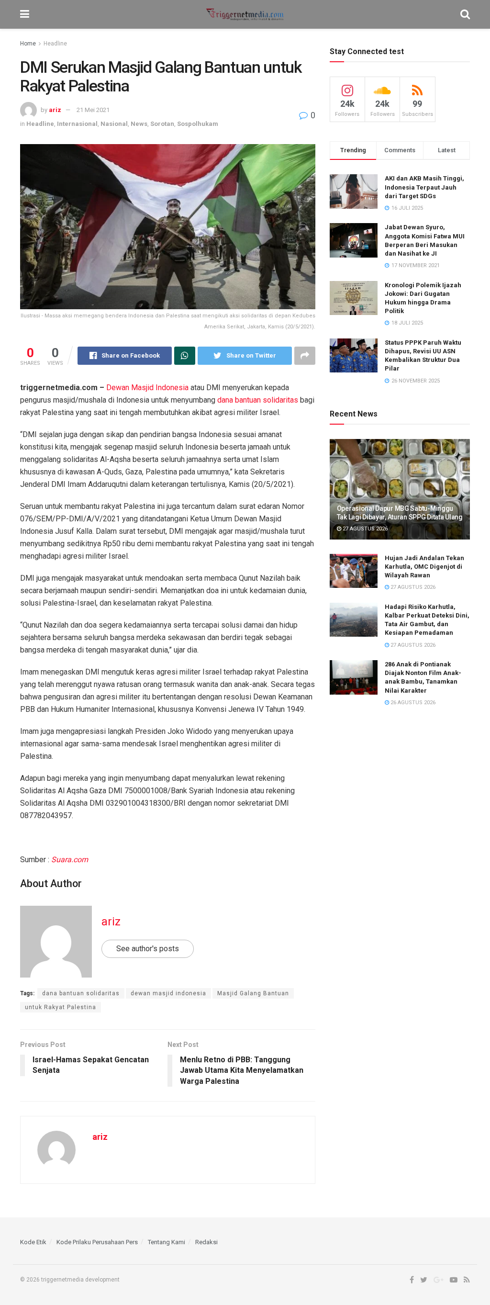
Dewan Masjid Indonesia (147, 387)
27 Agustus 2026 (364, 529)
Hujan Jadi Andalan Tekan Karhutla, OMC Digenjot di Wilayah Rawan (424, 566)
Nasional (114, 123)
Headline (55, 43)
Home (28, 43)
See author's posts (147, 948)
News (139, 123)
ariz (55, 109)
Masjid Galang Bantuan (253, 993)
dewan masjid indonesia (168, 993)
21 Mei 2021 (93, 109)
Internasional (77, 123)
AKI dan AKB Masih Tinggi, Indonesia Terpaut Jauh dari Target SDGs (424, 187)
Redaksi (206, 1242)
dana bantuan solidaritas (257, 400)
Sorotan (162, 123)
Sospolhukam (197, 123)
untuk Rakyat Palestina (60, 1007)
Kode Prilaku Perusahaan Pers (97, 1242)
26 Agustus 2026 (412, 702)
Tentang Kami (166, 1242)
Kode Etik (33, 1242)
